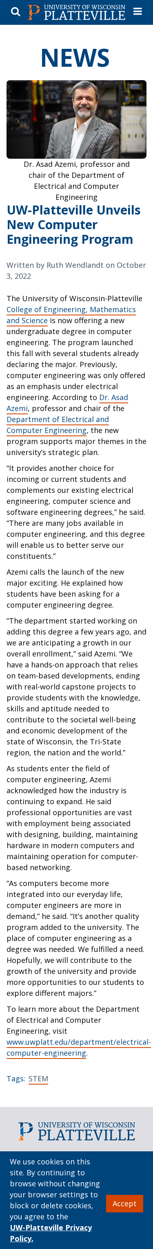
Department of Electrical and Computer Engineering (58, 424)
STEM (38, 1078)
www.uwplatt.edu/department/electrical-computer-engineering (79, 1047)
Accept (125, 1203)
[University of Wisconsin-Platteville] (76, 12)
